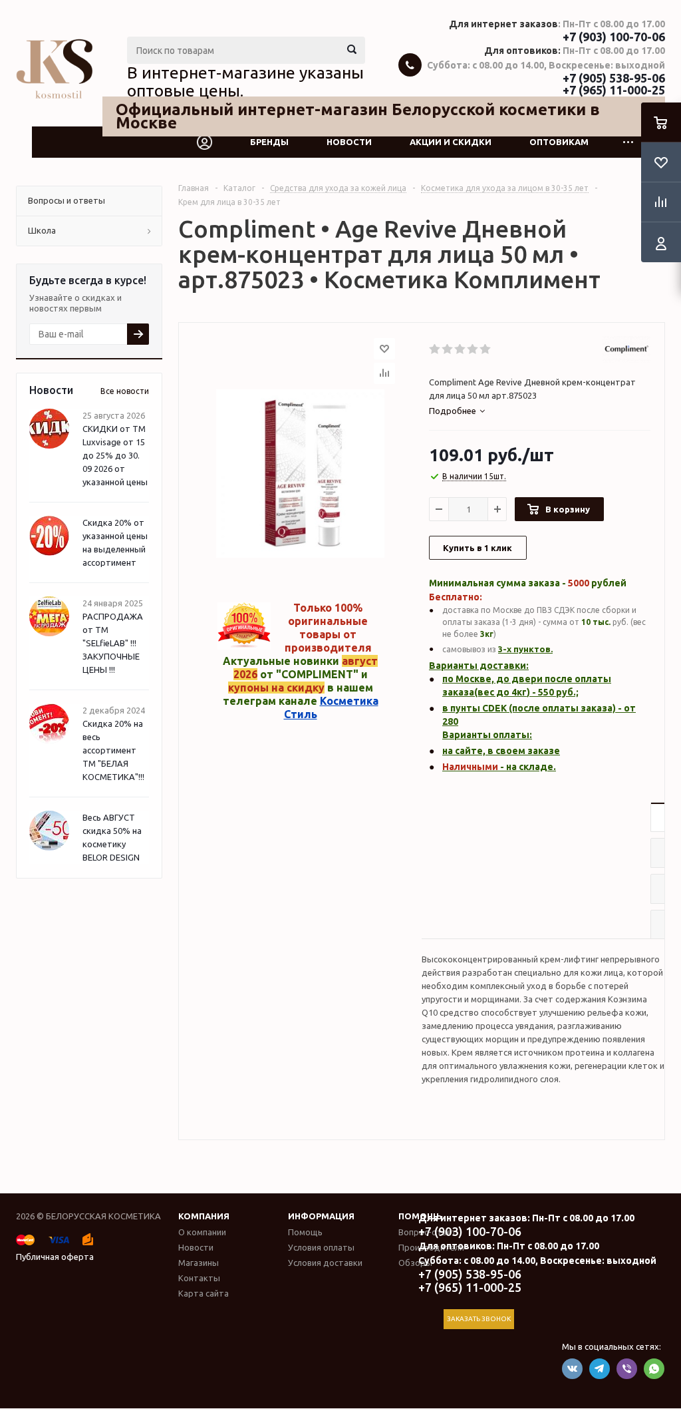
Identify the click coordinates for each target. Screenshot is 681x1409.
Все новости (124, 391)
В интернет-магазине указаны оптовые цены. (245, 82)
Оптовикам (559, 141)
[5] (485, 349)
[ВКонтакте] (572, 1368)
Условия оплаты (321, 1247)
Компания (203, 1216)
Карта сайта (203, 1293)
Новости (349, 141)
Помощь (305, 1232)
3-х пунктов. (525, 649)
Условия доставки (325, 1262)
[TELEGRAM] (599, 1368)
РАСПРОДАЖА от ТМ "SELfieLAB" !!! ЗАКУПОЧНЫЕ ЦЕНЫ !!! (112, 643)
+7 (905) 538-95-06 (614, 78)
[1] (435, 349)
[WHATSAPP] (654, 1368)
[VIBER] (626, 1368)
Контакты (199, 1278)
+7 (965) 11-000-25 (614, 90)
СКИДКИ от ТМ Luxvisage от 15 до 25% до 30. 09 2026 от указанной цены (115, 455)
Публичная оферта (55, 1256)
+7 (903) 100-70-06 (614, 37)
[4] (473, 349)
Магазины (198, 1262)
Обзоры (415, 1262)
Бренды (269, 141)
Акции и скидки (450, 141)
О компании (202, 1232)
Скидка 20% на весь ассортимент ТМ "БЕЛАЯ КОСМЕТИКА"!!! (113, 750)
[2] (448, 349)
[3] (460, 349)
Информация (321, 1216)
